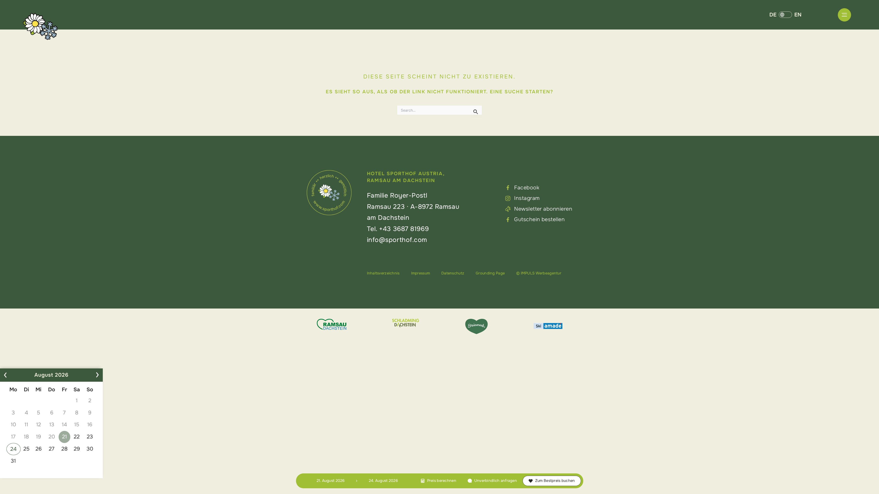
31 (13, 461)
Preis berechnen (441, 480)
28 (64, 449)
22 (77, 436)
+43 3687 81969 (404, 229)
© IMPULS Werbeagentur (538, 273)
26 (38, 449)
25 (26, 449)
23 (90, 436)
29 (77, 449)
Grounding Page (490, 273)
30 (90, 449)
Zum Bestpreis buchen (555, 480)
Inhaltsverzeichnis (383, 273)
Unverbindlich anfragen (495, 480)
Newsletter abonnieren (543, 209)
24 (13, 449)
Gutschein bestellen (539, 219)
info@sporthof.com (397, 240)
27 (51, 449)
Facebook (526, 187)
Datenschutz (452, 273)
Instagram (527, 198)
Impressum (420, 273)
